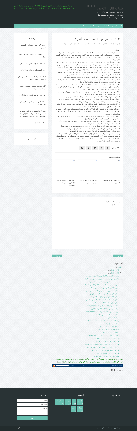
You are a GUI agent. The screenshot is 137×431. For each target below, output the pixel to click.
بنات (98, 44)
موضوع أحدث (118, 255)
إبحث (88, 26)
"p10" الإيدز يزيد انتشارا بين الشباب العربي (106, 356)
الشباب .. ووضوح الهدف (112, 323)
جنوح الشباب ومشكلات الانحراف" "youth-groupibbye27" (102, 311)
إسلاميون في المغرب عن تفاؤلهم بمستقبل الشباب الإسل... (101, 279)
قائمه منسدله (80, 26)
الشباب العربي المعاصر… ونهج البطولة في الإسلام (104, 314)
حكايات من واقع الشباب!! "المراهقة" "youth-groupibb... (102, 306)
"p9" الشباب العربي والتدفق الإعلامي (108, 353)
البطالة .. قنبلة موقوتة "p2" (111, 332)
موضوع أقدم (57, 255)
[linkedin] (88, 148)
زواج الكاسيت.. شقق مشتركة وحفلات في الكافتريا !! (103, 320)
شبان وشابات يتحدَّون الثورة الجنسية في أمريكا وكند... (102, 288)
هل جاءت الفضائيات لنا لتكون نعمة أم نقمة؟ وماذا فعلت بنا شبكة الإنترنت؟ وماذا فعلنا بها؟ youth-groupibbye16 (33, 113)
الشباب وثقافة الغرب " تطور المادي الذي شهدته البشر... (102, 300)
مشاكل (76, 44)
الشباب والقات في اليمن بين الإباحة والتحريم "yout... (103, 297)
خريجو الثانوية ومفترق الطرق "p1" (108, 329)
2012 (119, 267)
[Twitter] (95, 148)
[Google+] (101, 148)
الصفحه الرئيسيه (116, 26)
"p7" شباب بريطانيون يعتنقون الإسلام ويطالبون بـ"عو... (102, 347)
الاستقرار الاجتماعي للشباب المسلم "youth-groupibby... (102, 282)
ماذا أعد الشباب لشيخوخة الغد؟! (109, 326)
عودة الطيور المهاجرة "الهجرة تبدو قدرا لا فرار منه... (103, 309)
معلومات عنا (97, 26)
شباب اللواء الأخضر (109, 8)
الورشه (18, 428)
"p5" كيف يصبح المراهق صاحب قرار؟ (107, 341)
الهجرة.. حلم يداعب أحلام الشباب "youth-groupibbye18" (102, 285)
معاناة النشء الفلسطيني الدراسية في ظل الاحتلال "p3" (102, 335)
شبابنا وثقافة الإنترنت (112, 317)
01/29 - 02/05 (115, 273)
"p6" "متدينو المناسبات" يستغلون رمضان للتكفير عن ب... (101, 344)
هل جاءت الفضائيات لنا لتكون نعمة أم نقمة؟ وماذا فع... (102, 276)
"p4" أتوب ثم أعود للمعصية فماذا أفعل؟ (107, 338)
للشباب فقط (84, 44)
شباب (92, 44)
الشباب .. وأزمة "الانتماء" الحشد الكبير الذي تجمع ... (103, 303)
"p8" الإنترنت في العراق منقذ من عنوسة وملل (105, 350)
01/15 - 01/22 (115, 270)
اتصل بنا (106, 26)
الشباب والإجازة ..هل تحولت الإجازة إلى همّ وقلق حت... (102, 294)
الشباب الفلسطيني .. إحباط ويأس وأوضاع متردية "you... (102, 291)
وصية (69, 44)
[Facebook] (107, 148)
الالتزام (104, 44)
